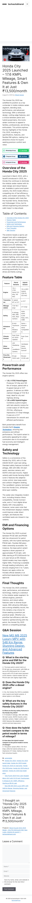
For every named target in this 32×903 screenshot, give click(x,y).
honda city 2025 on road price (12, 766)
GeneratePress (16, 900)
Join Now (24, 150)
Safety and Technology (14, 224)
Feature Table (11, 220)
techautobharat (16, 4)
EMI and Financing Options (15, 226)
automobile (8, 758)
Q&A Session (11, 230)
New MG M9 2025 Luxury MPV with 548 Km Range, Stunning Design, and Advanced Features (14, 644)
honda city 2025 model (18, 763)
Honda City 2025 (10, 761)
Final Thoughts (11, 228)
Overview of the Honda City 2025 (18, 218)
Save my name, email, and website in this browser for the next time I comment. (16, 882)
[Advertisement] (16, 25)
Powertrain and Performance (16, 222)
